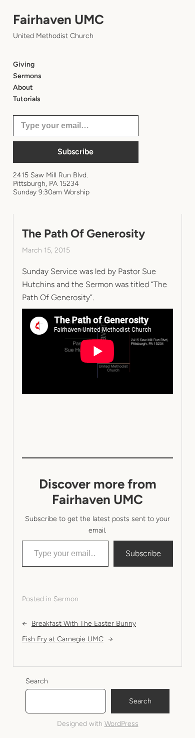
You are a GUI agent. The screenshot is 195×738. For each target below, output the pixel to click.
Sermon (66, 599)
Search (37, 681)
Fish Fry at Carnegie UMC (63, 639)
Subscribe (76, 151)
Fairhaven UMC (58, 20)
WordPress (121, 723)
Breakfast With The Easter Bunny (84, 623)
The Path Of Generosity (83, 233)
